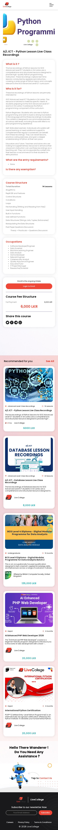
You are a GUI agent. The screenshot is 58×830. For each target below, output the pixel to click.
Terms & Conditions (43, 822)
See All (50, 361)
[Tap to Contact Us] (17, 775)
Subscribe (45, 812)
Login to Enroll (29, 286)
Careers (9, 822)
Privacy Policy (23, 822)
